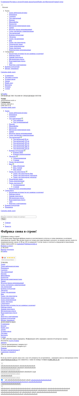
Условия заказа (27, 2)
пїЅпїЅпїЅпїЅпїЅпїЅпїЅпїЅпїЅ (11, 384)
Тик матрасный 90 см (20, 139)
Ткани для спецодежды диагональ (25, 175)
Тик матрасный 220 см (21, 148)
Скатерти (12, 16)
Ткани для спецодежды (17, 42)
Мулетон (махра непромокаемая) (20, 29)
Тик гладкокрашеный (20, 122)
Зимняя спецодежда (16, 57)
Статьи (60, 2)
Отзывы (55, 2)
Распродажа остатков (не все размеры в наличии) (26, 53)
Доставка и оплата (15, 2)
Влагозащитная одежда (17, 61)
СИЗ (10, 63)
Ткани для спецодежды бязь (23, 173)
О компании (5, 2)
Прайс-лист (42, 2)
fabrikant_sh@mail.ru (7, 104)
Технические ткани (16, 44)
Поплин (12, 20)
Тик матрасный (14, 33)
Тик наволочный (15, 18)
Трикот (11, 27)
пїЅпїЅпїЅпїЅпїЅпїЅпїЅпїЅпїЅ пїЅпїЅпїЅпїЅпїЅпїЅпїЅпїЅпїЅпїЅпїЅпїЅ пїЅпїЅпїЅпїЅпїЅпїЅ (26, 381)
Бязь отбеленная (18, 166)
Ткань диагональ (15, 48)
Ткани (7, 111)
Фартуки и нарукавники (17, 65)
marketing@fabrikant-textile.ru (27, 244)
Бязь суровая (17, 168)
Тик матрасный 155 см (21, 141)
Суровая (16, 160)
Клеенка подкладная (16, 35)
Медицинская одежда (16, 59)
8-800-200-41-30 (6, 105)
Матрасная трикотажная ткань (19, 26)
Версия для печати (7, 249)
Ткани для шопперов (16, 39)
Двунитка (12, 37)
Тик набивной (18, 120)
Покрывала (13, 14)
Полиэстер (13, 24)
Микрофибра (13, 22)
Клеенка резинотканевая (21, 154)
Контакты (49, 2)
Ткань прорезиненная (16, 46)
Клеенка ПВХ (18, 152)
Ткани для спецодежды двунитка (24, 177)
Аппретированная (19, 158)
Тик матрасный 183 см (21, 145)
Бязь (10, 40)
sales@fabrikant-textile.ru (8, 100)
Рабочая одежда (14, 55)
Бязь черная (17, 169)
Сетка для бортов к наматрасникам (21, 31)
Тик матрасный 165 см (21, 143)
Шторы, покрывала (12, 68)
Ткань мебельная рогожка (18, 13)
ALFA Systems (14, 341)
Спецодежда (9, 190)
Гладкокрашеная (19, 185)
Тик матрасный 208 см (21, 147)
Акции (35, 2)
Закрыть (4, 342)
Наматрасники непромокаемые (20, 50)
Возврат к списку (7, 246)
